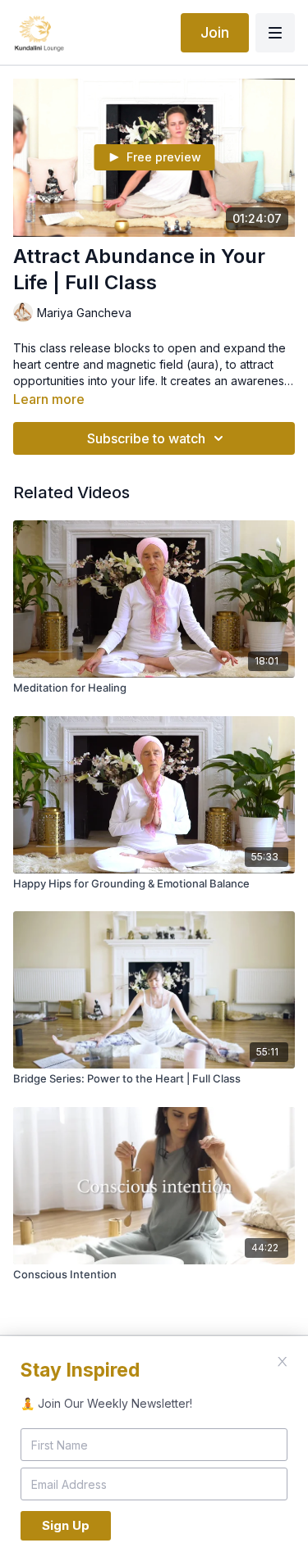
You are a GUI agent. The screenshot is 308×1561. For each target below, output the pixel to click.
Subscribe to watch (146, 438)
